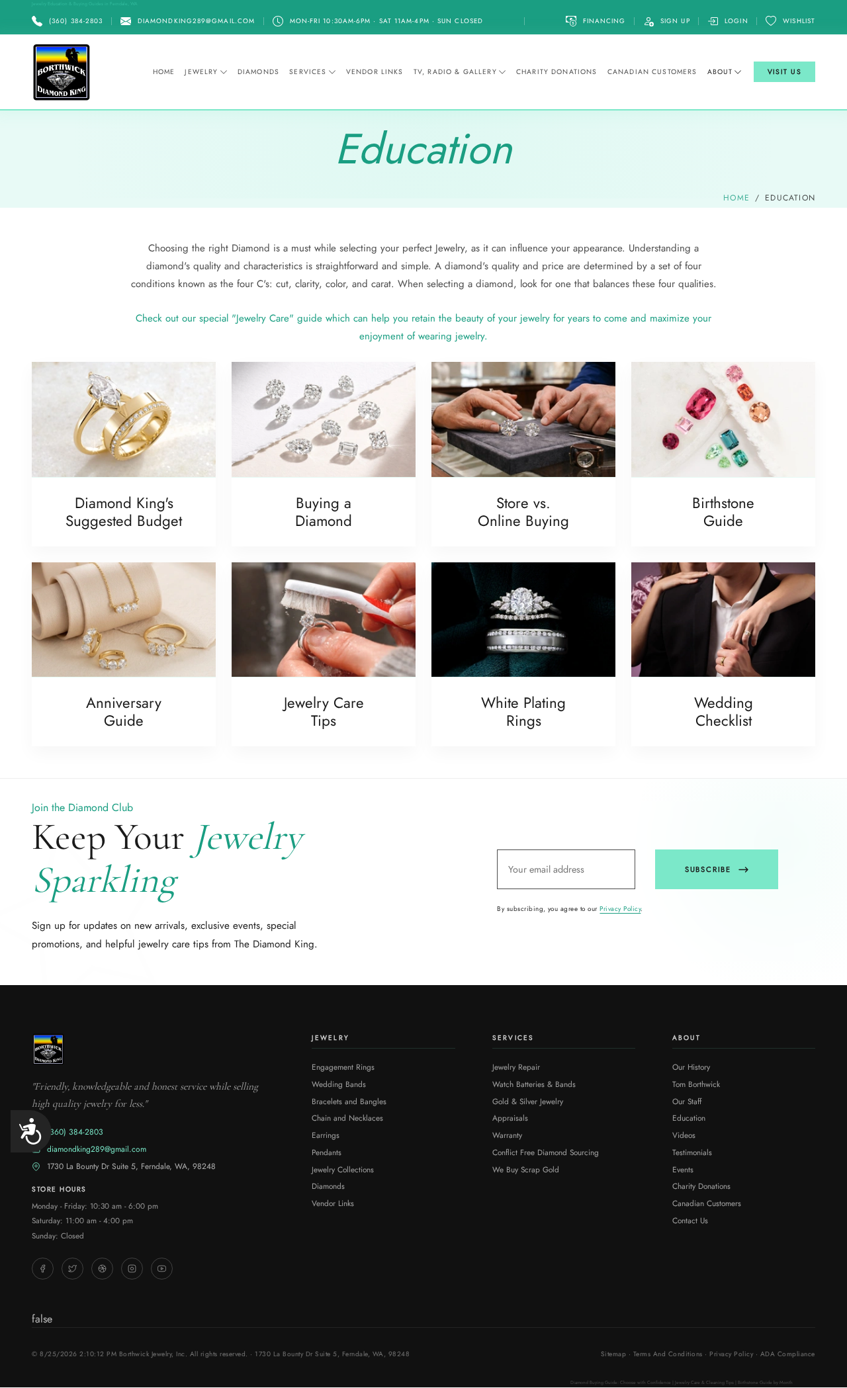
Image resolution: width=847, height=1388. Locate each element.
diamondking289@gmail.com (96, 1149)
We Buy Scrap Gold (525, 1169)
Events (682, 1169)
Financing (604, 21)
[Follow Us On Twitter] (72, 1269)
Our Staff (686, 1101)
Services (307, 72)
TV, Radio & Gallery (455, 72)
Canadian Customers (652, 72)
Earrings (325, 1135)
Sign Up (675, 21)
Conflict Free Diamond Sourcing (545, 1152)
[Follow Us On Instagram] (132, 1269)
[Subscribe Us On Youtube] (162, 1269)
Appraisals (510, 1117)
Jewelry (201, 72)
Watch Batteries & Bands (534, 1084)
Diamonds (258, 72)
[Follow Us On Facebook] (43, 1269)
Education (688, 1117)
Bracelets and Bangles (349, 1101)
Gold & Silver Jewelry (527, 1101)
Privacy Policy (620, 909)
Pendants (326, 1152)
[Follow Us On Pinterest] (102, 1269)
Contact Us (690, 1220)
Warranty (507, 1135)
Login (736, 21)
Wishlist (799, 21)
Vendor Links (375, 72)
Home (164, 72)
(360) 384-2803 (75, 1132)
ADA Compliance (787, 1354)
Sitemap (614, 1354)
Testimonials (692, 1152)
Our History (691, 1066)
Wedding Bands (339, 1084)
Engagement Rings (343, 1066)
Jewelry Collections (343, 1169)
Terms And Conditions (668, 1354)
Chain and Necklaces (347, 1117)
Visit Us (785, 72)
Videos (683, 1135)
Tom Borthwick (696, 1084)
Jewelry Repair (516, 1066)
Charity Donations (556, 72)
